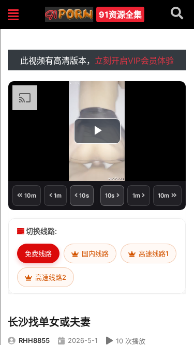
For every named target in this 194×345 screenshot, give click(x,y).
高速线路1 (153, 253)
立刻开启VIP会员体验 (134, 60)
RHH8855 (34, 340)
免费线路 (38, 253)
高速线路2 (50, 277)
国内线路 (94, 253)
